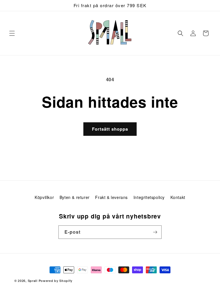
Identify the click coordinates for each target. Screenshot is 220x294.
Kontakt (177, 197)
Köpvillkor (44, 197)
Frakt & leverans (111, 197)
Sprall (33, 280)
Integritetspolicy (149, 197)
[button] (12, 33)
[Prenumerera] (155, 232)
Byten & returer (75, 197)
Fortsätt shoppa (110, 129)
